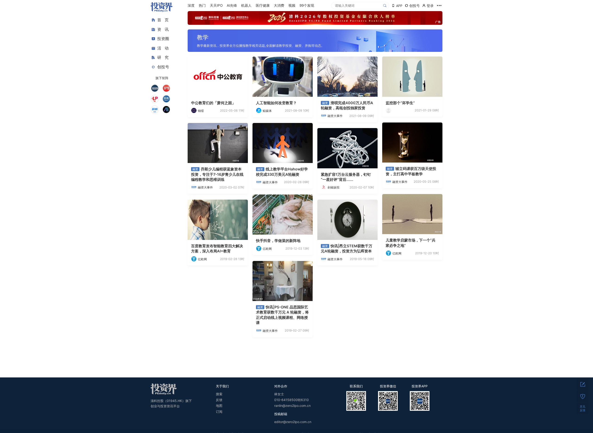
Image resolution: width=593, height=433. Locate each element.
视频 (291, 5)
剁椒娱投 (334, 187)
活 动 (163, 48)
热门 (202, 5)
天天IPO (216, 5)
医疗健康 (263, 5)
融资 (325, 103)
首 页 (163, 20)
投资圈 (163, 38)
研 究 (163, 57)
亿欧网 (396, 253)
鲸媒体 (267, 111)
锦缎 (201, 111)
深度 (191, 5)
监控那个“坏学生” (400, 102)
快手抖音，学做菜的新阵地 (278, 240)
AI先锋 (232, 5)
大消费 (279, 5)
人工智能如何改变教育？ (276, 102)
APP (399, 6)
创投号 (163, 67)
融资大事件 (335, 116)
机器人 (246, 5)
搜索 (219, 394)
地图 (219, 406)
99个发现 (307, 5)
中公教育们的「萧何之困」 (213, 102)
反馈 (219, 400)
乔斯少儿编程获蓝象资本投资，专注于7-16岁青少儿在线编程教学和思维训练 (217, 174)
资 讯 (163, 29)
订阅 (219, 412)
